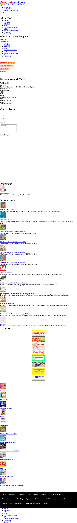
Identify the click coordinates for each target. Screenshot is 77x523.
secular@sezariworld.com (8, 97)
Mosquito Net (4, 425)
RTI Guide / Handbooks (7, 303)
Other (45, 503)
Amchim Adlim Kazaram (7, 209)
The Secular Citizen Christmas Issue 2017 (13, 242)
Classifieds (7, 32)
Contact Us (7, 34)
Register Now (4, 69)
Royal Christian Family (11, 30)
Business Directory (8, 499)
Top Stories (39, 499)
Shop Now (3, 71)
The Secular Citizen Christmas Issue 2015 (13, 262)
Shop (5, 25)
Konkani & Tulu (7, 503)
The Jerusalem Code (6, 220)
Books (2, 417)
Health (48, 499)
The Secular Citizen (10, 27)
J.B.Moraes (3, 324)
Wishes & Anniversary (33, 503)
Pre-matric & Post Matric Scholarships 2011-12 (15, 314)
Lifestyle (63, 499)
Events (29, 494)
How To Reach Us (55, 494)
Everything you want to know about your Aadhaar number (17, 293)
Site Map (20, 499)
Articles (36, 494)
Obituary (21, 494)
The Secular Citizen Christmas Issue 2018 (13, 232)
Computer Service (6, 408)
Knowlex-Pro (4, 193)
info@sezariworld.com (11, 10)
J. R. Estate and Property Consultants (11, 485)
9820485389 (8, 7)
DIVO (6, 29)
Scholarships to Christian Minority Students (14, 283)
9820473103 (8, 9)
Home (6, 20)
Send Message (4, 135)
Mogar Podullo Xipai (6, 477)
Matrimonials (19, 503)
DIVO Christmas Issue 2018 (8, 434)
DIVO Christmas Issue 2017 (8, 442)
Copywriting (4, 399)
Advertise (7, 24)
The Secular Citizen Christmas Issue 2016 (13, 252)
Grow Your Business (6, 459)
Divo (1, 468)
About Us (7, 22)
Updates (29, 499)
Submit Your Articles (7, 65)
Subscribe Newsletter (7, 63)
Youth (55, 499)
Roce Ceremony (5, 391)
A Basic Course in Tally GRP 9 (9, 451)
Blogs (44, 494)
